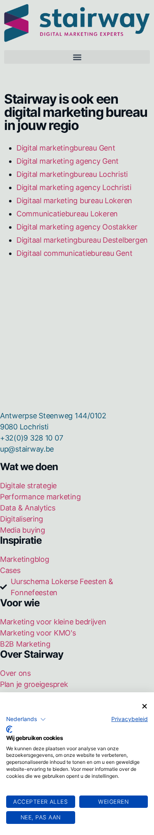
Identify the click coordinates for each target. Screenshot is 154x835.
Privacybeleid (129, 719)
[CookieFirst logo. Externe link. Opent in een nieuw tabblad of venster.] (9, 729)
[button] (26, 719)
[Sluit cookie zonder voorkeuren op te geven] (144, 706)
